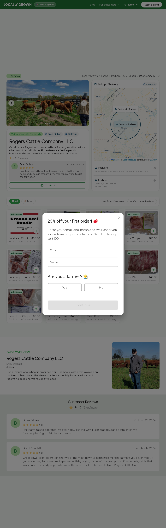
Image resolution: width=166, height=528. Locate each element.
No (101, 287)
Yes (64, 287)
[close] (119, 217)
